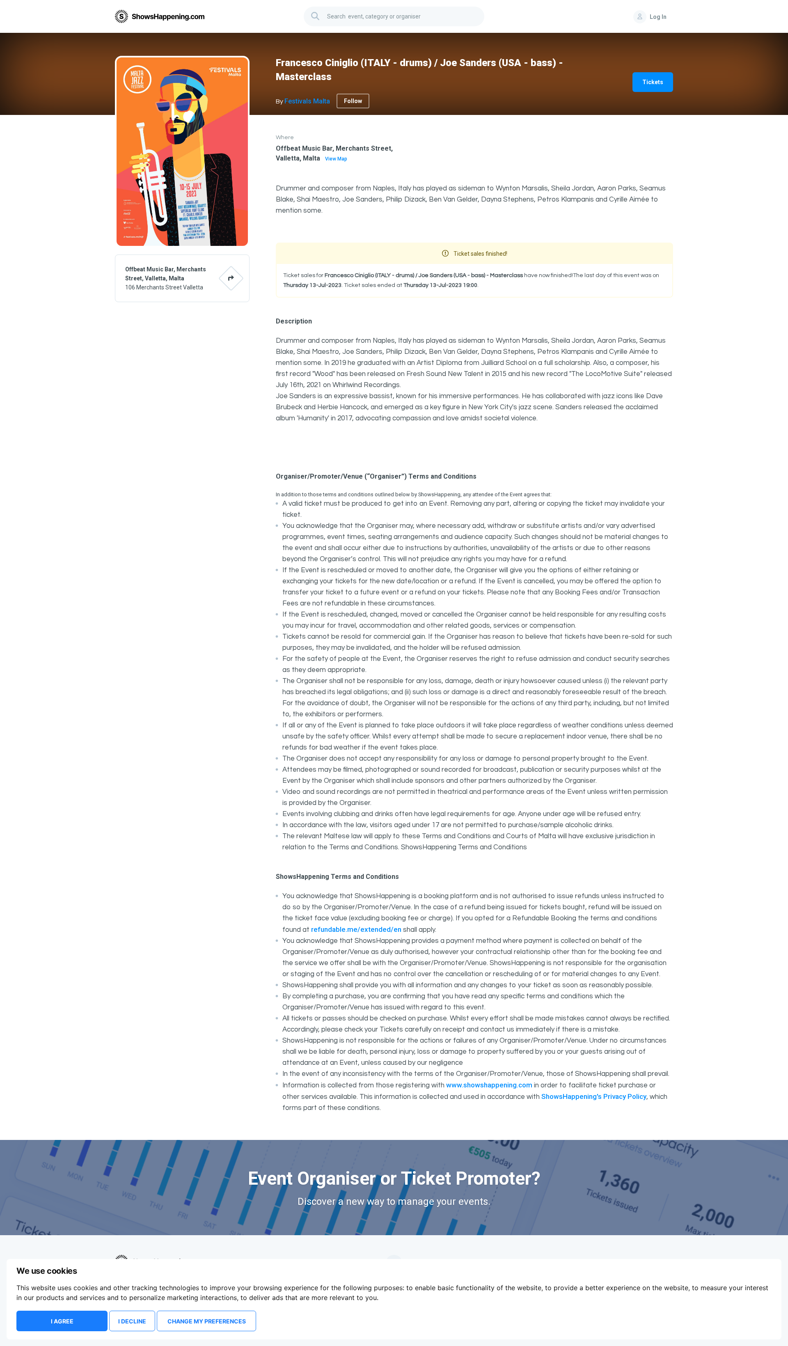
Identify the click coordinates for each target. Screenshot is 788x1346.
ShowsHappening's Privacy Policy (593, 1096)
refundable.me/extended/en (356, 929)
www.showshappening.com (489, 1085)
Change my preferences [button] (206, 1321)
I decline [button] (132, 1321)
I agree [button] (62, 1321)
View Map (336, 159)
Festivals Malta (307, 101)
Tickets (652, 82)
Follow (353, 101)
